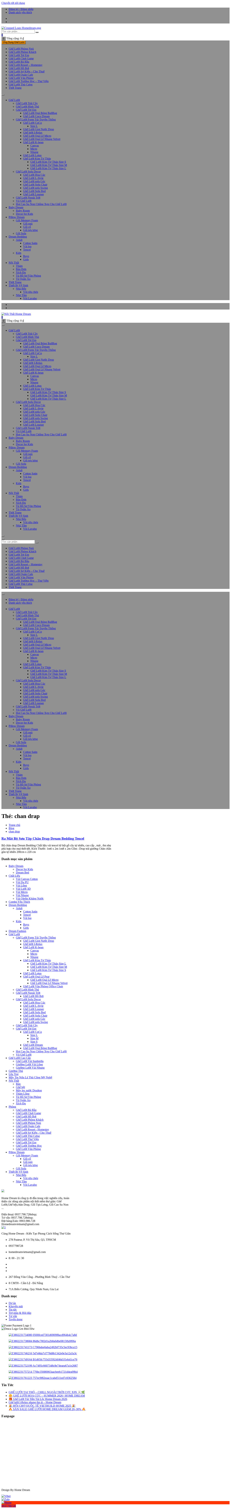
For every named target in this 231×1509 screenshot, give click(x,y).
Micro (33, 148)
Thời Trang (15, 87)
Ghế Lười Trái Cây (27, 103)
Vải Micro (22, 892)
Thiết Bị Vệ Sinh (18, 285)
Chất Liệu (14, 875)
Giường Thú (16, 1070)
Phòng (12, 1106)
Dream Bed (22, 872)
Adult (19, 239)
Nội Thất (14, 262)
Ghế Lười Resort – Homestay (25, 64)
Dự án (12, 1303)
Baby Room (23, 210)
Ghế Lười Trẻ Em (26, 1142)
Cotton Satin (30, 243)
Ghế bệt (20, 1087)
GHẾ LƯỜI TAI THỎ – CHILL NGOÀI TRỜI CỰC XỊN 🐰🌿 (47, 1392)
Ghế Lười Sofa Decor (28, 171)
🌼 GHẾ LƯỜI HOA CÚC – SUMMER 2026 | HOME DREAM (47, 1395)
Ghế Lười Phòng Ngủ (21, 48)
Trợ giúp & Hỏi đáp (20, 1312)
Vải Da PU (22, 882)
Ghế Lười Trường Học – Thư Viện (29, 81)
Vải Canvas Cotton (27, 879)
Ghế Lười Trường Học (29, 1145)
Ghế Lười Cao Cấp (20, 1057)
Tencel (27, 249)
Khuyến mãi (16, 1306)
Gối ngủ (27, 223)
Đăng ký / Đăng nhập (21, 9)
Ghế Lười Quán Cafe (21, 74)
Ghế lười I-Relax (32, 132)
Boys (26, 256)
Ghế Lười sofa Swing (35, 187)
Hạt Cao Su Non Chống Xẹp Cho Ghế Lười (41, 204)
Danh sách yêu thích (20, 12)
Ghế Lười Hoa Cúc (34, 174)
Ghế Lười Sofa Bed (34, 191)
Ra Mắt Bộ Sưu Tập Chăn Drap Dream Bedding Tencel (42, 838)
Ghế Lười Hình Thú (27, 106)
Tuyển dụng (15, 1319)
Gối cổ (27, 226)
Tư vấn (13, 1316)
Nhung (34, 152)
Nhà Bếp (21, 288)
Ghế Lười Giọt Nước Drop (38, 129)
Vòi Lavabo (30, 298)
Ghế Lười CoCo (32, 122)
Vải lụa (27, 246)
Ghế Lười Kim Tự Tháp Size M (48, 165)
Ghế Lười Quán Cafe (28, 1126)
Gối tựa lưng (30, 230)
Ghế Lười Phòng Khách (22, 51)
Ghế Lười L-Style (33, 178)
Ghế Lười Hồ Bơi (19, 68)
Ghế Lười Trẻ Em (19, 55)
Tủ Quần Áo (23, 278)
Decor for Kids (24, 213)
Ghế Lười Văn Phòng (21, 78)
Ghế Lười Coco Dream (36, 116)
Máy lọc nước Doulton (29, 1090)
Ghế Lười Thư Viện (27, 1139)
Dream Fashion (17, 931)
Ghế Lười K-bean (33, 142)
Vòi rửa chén (30, 291)
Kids (18, 252)
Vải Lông (21, 885)
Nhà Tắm (21, 295)
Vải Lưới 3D (23, 888)
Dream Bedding (18, 236)
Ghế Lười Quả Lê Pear (36, 976)
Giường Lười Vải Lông (29, 1064)
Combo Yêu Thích (19, 901)
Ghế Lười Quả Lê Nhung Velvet (41, 139)
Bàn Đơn (21, 269)
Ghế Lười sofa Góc (34, 181)
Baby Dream (16, 207)
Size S (34, 1041)
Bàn (18, 1083)
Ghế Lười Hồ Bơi (33, 996)
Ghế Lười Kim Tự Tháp (37, 158)
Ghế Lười (14, 100)
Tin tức (13, 1309)
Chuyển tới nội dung (13, 3)
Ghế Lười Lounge (33, 194)
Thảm (19, 265)
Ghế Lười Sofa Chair (35, 184)
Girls (26, 259)
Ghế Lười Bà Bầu (19, 61)
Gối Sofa (21, 233)
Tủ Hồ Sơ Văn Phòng (28, 275)
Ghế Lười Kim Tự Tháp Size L (48, 168)
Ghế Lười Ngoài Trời (28, 197)
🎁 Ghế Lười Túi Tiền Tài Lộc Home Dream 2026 (38, 1399)
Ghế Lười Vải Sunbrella (29, 1061)
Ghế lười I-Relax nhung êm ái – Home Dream (35, 1402)
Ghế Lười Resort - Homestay (32, 1129)
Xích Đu (21, 272)
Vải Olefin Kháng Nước (30, 898)
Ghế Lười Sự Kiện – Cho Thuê (27, 71)
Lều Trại (13, 1074)
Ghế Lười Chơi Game (21, 58)
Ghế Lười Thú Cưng (20, 84)
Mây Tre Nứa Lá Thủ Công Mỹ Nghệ (30, 1077)
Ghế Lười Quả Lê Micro (37, 135)
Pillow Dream (17, 217)
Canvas (34, 145)
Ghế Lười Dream (33, 1044)
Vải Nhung (22, 895)
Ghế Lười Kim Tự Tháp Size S (48, 161)
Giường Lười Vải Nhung (30, 1067)
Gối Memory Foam (27, 220)
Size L (34, 126)
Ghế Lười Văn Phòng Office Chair (43, 986)
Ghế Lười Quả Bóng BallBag (40, 113)
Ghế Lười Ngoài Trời (28, 992)
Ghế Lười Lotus (32, 155)
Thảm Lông (22, 1093)
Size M (34, 1038)
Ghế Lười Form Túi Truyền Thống (36, 119)
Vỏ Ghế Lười (23, 200)
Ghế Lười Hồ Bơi (26, 1116)
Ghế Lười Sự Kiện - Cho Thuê (33, 1132)
